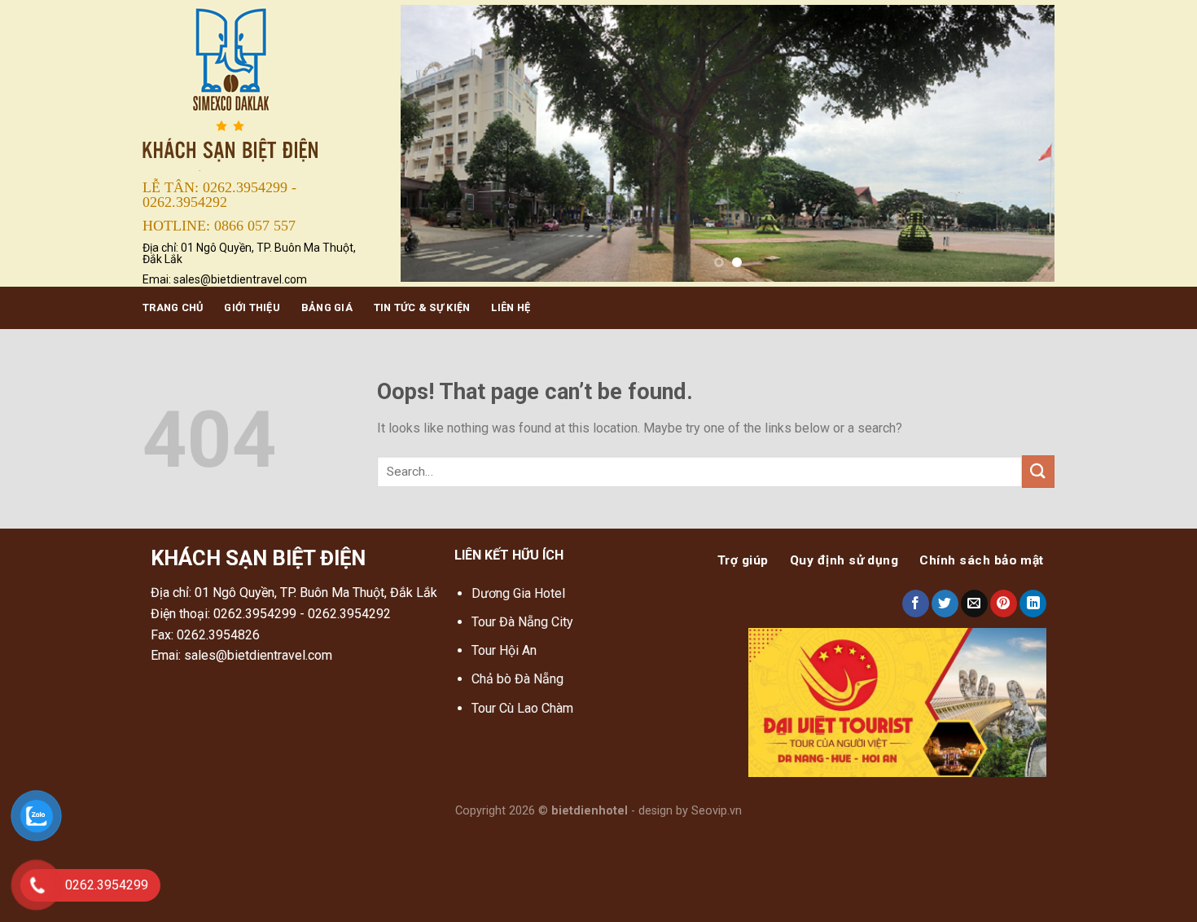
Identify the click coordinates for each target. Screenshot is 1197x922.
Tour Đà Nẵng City (522, 622)
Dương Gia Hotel (519, 593)
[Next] (1021, 143)
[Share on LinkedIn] (1032, 603)
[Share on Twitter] (945, 603)
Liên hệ (510, 307)
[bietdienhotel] (259, 86)
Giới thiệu (252, 307)
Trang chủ (172, 307)
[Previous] (434, 143)
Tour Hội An (504, 650)
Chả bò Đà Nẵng (517, 679)
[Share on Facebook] (915, 603)
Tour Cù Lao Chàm (522, 708)
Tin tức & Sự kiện (422, 307)
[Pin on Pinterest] (1003, 603)
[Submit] (1038, 471)
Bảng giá (327, 307)
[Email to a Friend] (974, 603)
